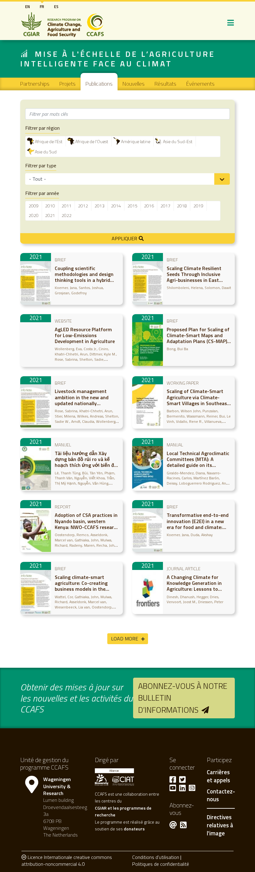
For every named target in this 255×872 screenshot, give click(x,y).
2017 (165, 205)
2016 (149, 205)
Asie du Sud (46, 151)
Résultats (165, 83)
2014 (116, 205)
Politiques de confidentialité (160, 864)
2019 (198, 205)
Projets (67, 83)
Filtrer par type (40, 165)
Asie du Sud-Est (177, 141)
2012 (83, 205)
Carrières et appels (218, 776)
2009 (34, 205)
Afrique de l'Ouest (91, 141)
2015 (132, 205)
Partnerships (34, 83)
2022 (67, 215)
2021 (50, 215)
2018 (182, 205)
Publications (99, 83)
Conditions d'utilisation (155, 857)
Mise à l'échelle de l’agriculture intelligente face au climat (117, 59)
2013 (99, 205)
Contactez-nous (221, 796)
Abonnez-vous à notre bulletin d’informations (182, 698)
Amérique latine (135, 141)
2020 (34, 215)
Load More (124, 638)
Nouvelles (134, 83)
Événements (200, 83)
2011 (67, 205)
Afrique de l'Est (49, 141)
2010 (50, 205)
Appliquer (124, 238)
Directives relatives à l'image (220, 825)
